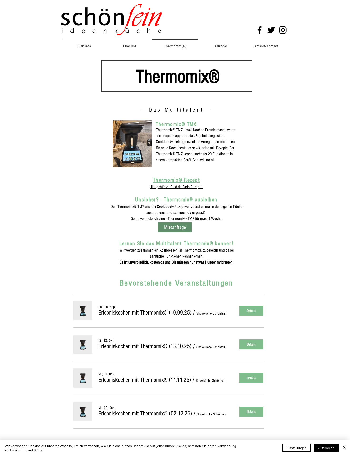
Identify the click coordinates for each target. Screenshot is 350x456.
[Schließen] (344, 448)
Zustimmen (326, 448)
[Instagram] (283, 30)
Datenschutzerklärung (26, 450)
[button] (144, 312)
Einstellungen (296, 448)
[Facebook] (260, 30)
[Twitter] (271, 30)
